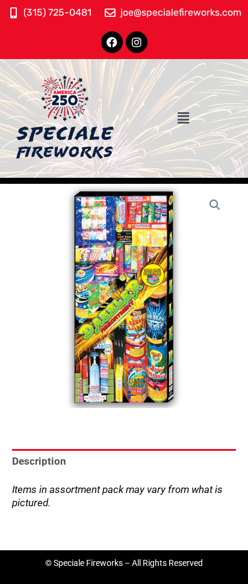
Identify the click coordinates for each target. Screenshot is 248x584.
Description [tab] (39, 461)
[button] (183, 118)
